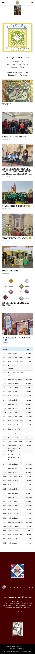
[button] (3, 2)
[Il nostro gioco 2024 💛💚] (17, 192)
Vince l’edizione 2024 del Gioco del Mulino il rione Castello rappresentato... (17, 171)
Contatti (25, 646)
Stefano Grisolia (21, 612)
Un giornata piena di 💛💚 (16, 238)
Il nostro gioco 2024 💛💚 (16, 206)
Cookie (19, 646)
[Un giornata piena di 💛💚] (17, 225)
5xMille (6, 104)
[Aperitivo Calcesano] (17, 123)
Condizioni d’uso (10, 646)
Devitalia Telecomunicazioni (17, 648)
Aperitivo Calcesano (14, 136)
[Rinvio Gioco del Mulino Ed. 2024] (17, 289)
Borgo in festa (10, 270)
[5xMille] (17, 91)
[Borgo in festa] (17, 257)
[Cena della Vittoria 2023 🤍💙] (17, 324)
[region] (17, 9)
